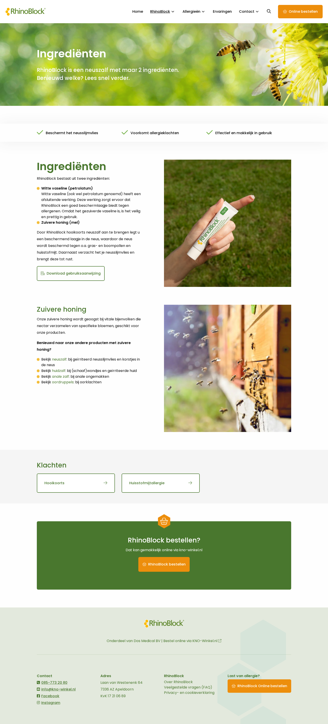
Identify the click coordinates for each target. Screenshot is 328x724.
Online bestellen (303, 11)
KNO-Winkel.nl (205, 640)
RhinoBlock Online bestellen (262, 686)
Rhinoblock (25, 11)
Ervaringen (222, 11)
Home (137, 11)
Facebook (50, 696)
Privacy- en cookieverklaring (189, 692)
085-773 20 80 (54, 682)
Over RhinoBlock (178, 681)
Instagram (50, 702)
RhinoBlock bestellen (166, 564)
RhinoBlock (160, 11)
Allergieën (191, 11)
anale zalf (60, 376)
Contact (246, 11)
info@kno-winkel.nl (58, 689)
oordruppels (63, 382)
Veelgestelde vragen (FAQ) (188, 687)
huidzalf (58, 370)
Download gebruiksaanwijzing (73, 273)
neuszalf (59, 359)
